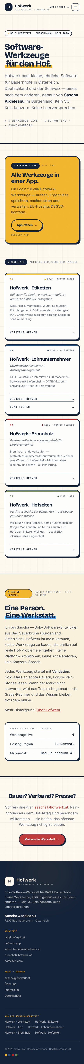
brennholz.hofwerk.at (18, 955)
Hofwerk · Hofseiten (47, 1032)
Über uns (10, 984)
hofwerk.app (13, 943)
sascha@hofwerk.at (51, 807)
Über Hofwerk (48, 710)
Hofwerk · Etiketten (47, 1021)
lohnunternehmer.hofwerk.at (22, 949)
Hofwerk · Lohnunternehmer (45, 1027)
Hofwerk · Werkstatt (17, 1021)
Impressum (12, 989)
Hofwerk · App (14, 1027)
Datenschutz (13, 995)
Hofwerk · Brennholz (17, 1032)
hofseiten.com (14, 961)
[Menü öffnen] (75, 7)
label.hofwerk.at (15, 937)
